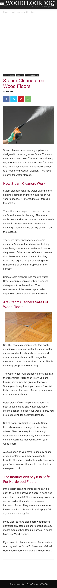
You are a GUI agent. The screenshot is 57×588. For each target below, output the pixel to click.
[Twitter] (13, 99)
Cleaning (30, 12)
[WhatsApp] (28, 99)
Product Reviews (32, 75)
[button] (28, 327)
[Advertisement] (28, 43)
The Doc (9, 91)
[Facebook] (6, 99)
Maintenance (17, 12)
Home (6, 12)
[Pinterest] (21, 99)
